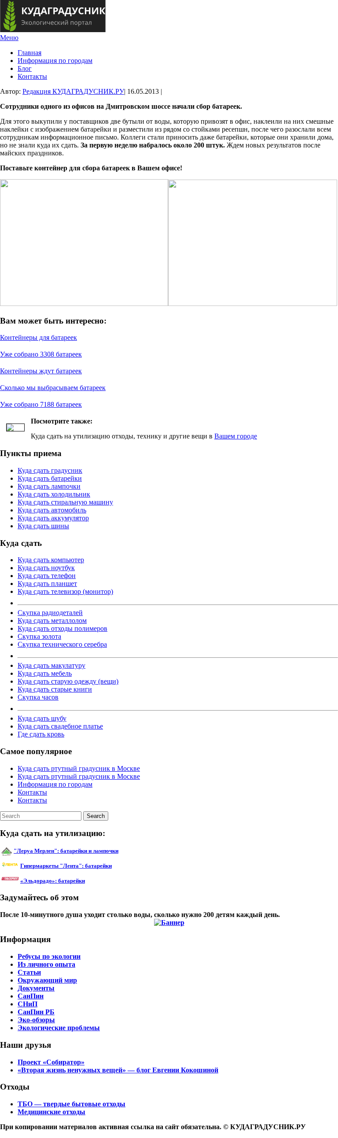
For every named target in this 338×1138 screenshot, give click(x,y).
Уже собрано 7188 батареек (41, 404)
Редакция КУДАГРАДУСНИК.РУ (73, 91)
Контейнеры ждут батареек (41, 371)
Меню (9, 37)
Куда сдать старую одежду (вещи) (68, 681)
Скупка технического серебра (62, 644)
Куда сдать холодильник (54, 494)
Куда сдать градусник (50, 470)
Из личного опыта (46, 964)
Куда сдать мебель (45, 673)
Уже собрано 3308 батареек (41, 354)
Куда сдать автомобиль (52, 510)
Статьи (29, 972)
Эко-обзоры (36, 1020)
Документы (36, 988)
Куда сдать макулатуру (51, 665)
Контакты (32, 76)
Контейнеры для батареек (38, 337)
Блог (25, 68)
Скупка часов (38, 697)
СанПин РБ (36, 1012)
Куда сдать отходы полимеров (62, 628)
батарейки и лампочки (66, 850)
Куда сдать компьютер (51, 559)
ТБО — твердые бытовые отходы (71, 1104)
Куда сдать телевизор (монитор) (65, 591)
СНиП (27, 1004)
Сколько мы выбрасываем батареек (53, 387)
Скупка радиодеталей (50, 612)
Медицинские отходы (51, 1112)
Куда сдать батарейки (50, 478)
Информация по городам (55, 60)
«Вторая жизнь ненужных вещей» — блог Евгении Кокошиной (118, 1070)
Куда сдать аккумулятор (53, 518)
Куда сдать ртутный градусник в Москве (79, 768)
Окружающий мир (47, 980)
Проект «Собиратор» (51, 1062)
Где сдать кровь (41, 734)
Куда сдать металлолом (52, 620)
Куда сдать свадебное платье (60, 726)
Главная (29, 52)
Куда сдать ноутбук (46, 567)
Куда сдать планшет (47, 583)
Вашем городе (235, 436)
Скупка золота (39, 636)
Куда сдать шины (43, 526)
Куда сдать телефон (47, 575)
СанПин (31, 996)
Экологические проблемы (59, 1027)
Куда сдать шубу (42, 718)
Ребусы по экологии (49, 956)
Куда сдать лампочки (49, 486)
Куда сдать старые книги (55, 689)
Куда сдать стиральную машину (65, 502)
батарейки (86, 865)
